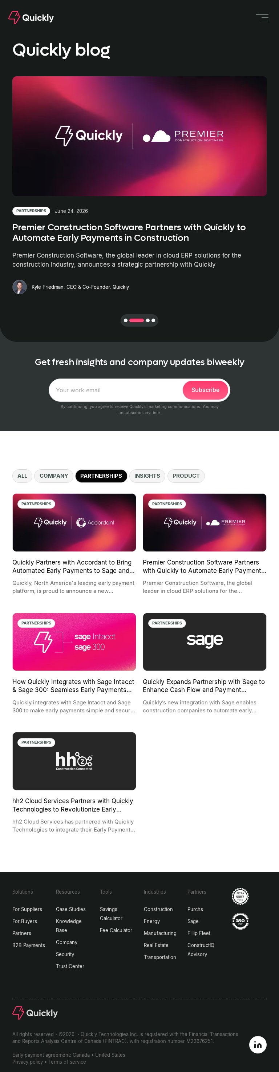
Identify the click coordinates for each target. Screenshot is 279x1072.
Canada (81, 1055)
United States (110, 1055)
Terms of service (67, 1062)
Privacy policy (27, 1062)
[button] (126, 320)
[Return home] (31, 17)
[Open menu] (262, 17)
